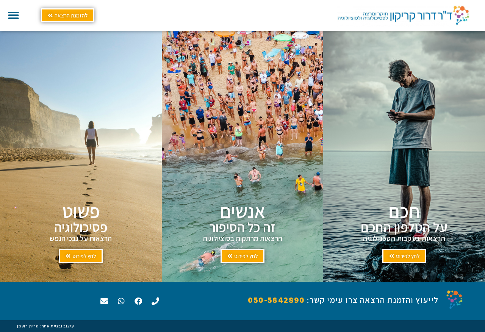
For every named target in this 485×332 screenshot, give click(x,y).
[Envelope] (104, 301)
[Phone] (155, 301)
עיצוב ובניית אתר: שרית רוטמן (45, 326)
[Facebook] (138, 301)
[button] (13, 15)
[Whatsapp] (121, 301)
